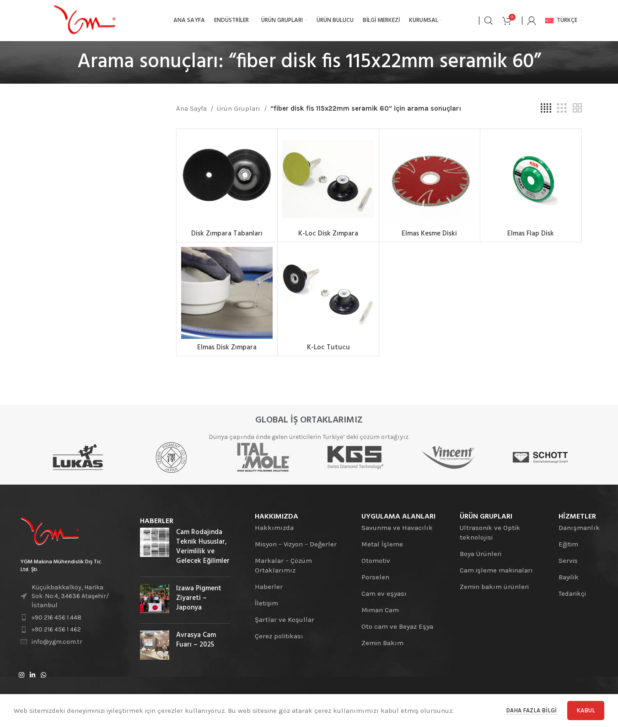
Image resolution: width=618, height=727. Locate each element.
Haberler (269, 587)
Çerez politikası (279, 636)
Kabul (585, 710)
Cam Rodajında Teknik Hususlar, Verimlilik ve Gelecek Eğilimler (203, 547)
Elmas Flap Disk (530, 233)
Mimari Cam (380, 610)
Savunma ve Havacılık (397, 528)
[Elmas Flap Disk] (530, 179)
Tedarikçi (572, 593)
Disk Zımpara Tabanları (227, 233)
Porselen (375, 577)
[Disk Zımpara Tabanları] (227, 179)
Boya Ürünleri (480, 554)
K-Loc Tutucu (328, 347)
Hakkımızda (274, 528)
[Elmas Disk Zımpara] (227, 292)
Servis (568, 560)
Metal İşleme (382, 544)
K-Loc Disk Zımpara (328, 233)
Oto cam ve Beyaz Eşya (397, 626)
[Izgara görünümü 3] (561, 108)
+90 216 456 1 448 (56, 617)
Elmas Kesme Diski (429, 233)
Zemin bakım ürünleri (494, 587)
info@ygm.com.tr (57, 642)
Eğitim (568, 544)
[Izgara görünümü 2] (577, 108)
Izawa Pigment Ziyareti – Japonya (198, 598)
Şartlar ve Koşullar (284, 619)
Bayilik (569, 577)
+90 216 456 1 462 (56, 629)
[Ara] (488, 20)
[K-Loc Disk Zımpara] (328, 179)
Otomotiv (375, 560)
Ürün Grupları (238, 108)
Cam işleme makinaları (496, 570)
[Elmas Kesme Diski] (429, 179)
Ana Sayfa (191, 108)
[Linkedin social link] (32, 675)
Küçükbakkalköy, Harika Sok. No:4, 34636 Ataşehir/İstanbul (70, 596)
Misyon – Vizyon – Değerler (296, 544)
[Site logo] (85, 20)
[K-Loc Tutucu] (328, 292)
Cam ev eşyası (384, 593)
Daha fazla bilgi (532, 710)
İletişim (266, 603)
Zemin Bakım (382, 643)
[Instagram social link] (21, 675)
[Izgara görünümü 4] (546, 108)
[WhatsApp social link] (43, 675)
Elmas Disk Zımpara (227, 347)
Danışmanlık (579, 528)
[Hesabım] (531, 20)
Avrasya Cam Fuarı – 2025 (196, 640)
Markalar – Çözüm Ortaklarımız (283, 565)
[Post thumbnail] (154, 549)
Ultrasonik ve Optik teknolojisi (490, 532)
